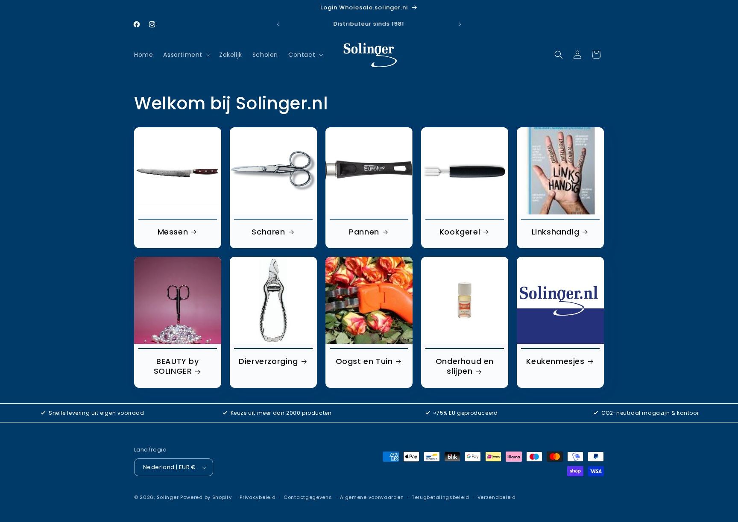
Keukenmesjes (555, 361)
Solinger (168, 497)
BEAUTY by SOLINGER (176, 366)
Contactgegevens (308, 497)
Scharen (268, 232)
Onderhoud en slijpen (465, 366)
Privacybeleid (257, 497)
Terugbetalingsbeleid (440, 497)
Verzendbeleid (496, 497)
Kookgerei (459, 232)
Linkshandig (556, 232)
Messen (173, 232)
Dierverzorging (268, 361)
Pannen (364, 232)
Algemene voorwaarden (372, 497)
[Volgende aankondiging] (460, 24)
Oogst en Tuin (364, 361)
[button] (186, 55)
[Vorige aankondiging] (278, 24)
